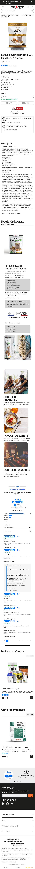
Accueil (3, 15)
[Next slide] (32, 656)
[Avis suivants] (30, 641)
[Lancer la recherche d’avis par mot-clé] (30, 531)
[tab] (17, 142)
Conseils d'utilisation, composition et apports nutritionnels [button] (12, 222)
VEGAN (17, 15)
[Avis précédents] (4, 640)
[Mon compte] (28, 7)
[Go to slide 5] (20, 781)
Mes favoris (6, 62)
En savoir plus (5, 89)
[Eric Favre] (17, 7)
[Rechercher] (32, 11)
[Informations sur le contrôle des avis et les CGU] (25, 508)
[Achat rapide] (31, 697)
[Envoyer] (30, 797)
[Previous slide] (28, 656)
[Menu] (3, 6)
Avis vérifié (7, 538)
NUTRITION (10, 15)
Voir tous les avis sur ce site (18, 510)
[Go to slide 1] (14, 781)
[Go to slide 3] (17, 781)
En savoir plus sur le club (17, 113)
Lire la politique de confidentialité (9, 862)
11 (27, 641)
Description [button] (6, 143)
